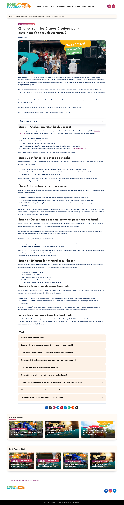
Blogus (67, 502)
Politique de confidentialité (30, 480)
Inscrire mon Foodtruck (66, 6)
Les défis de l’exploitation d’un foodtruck (26, 432)
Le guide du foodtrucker (26, 24)
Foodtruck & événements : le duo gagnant (20, 460)
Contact (90, 6)
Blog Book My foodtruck (21, 492)
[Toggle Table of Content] (102, 121)
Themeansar (75, 502)
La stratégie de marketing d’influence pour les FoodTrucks (101, 466)
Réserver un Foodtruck (46, 6)
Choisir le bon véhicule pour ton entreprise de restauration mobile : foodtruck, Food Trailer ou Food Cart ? (97, 432)
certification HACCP (79, 148)
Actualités (81, 6)
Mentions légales (16, 480)
